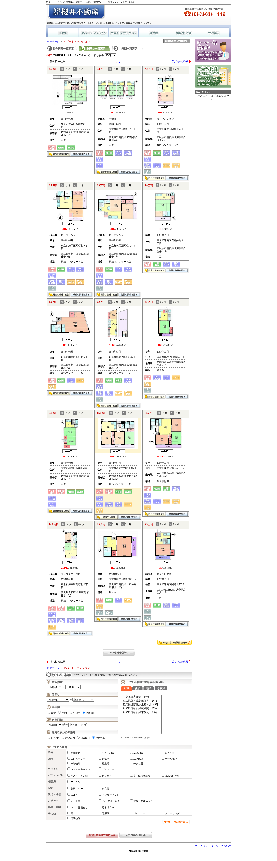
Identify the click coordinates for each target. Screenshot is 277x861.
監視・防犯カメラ (143, 801)
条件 (50, 752)
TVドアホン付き (111, 801)
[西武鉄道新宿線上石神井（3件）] (141, 705)
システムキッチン (80, 769)
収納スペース (78, 788)
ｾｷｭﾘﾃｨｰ (53, 800)
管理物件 (75, 818)
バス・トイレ (56, 775)
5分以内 (55, 738)
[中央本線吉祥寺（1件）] (141, 697)
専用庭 (105, 813)
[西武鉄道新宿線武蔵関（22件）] (141, 709)
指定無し (91, 713)
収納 (50, 788)
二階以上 (138, 759)
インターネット (110, 795)
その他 (52, 813)
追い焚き (107, 776)
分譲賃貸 (138, 763)
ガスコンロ (108, 769)
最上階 (105, 763)
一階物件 (75, 763)
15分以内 (85, 738)
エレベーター (78, 759)
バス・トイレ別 (79, 776)
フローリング (172, 813)
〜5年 (64, 713)
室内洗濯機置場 (141, 776)
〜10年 (76, 713)
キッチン (53, 768)
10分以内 (70, 738)
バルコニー (139, 813)
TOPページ (53, 41)
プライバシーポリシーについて (212, 846)
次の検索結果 (180, 61)
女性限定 (75, 753)
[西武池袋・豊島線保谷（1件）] (141, 701)
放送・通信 (54, 794)
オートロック (78, 801)
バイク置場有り (79, 807)
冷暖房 (52, 781)
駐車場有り (108, 807)
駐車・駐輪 (54, 807)
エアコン (75, 782)
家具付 (105, 788)
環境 (50, 759)
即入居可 (170, 753)
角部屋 (105, 759)
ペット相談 (108, 753)
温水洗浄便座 (172, 776)
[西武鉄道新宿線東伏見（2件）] (141, 712)
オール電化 (171, 759)
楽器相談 (138, 753)
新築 (53, 713)
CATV (74, 795)
